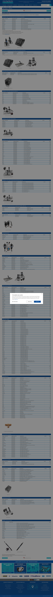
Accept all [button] (37, 301)
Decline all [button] (30, 301)
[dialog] (26, 298)
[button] (15, 301)
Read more (16, 299)
